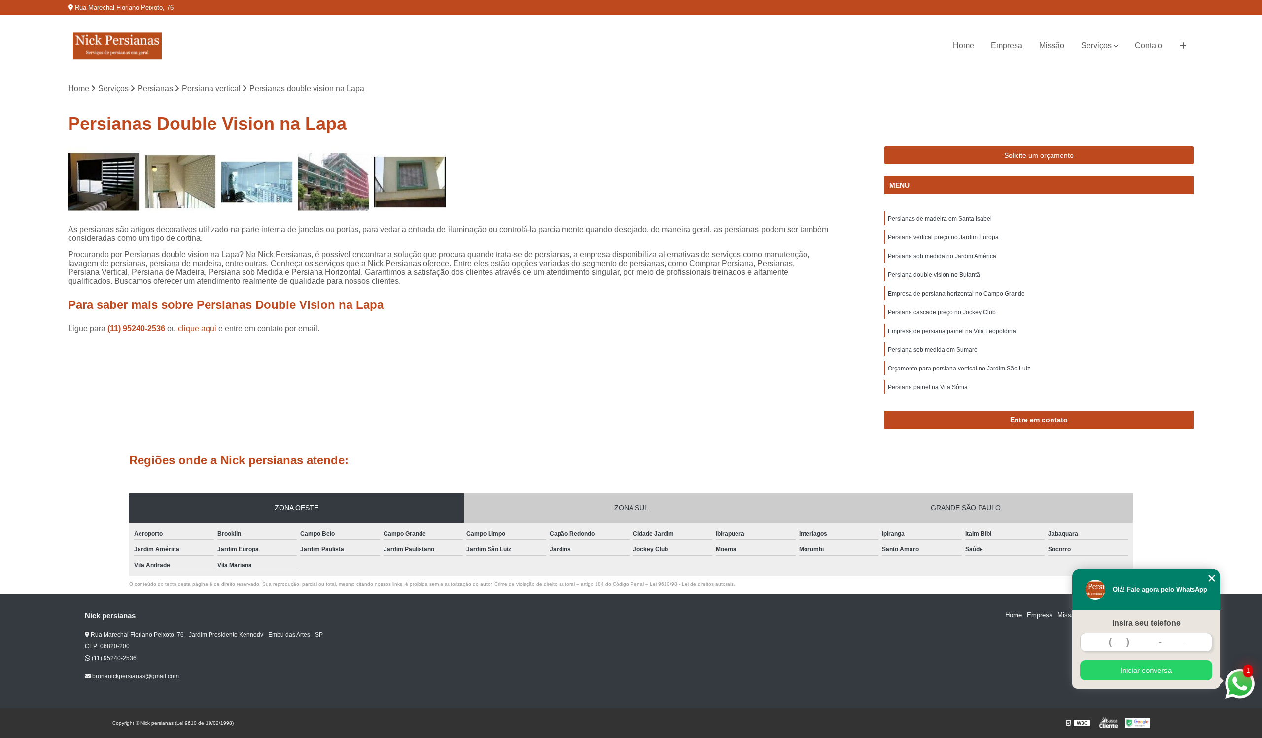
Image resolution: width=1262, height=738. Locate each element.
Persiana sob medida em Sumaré (933, 349)
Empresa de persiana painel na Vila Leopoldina (952, 331)
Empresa (1006, 45)
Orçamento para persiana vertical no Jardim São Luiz (959, 368)
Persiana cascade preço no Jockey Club (942, 312)
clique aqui (197, 328)
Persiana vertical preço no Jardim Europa (943, 237)
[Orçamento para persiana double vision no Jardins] (104, 182)
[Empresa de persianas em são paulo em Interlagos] (410, 182)
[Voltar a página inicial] (117, 46)
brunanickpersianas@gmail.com (135, 676)
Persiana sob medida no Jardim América (942, 256)
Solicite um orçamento (1039, 155)
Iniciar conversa (1146, 670)
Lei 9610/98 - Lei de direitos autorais (692, 584)
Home (963, 45)
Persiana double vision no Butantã (934, 274)
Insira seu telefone (1146, 623)
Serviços (1096, 45)
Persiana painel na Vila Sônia (928, 387)
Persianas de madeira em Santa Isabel (940, 218)
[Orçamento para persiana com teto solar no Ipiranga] (256, 182)
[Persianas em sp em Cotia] (333, 182)
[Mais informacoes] (1183, 45)
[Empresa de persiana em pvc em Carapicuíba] (180, 182)
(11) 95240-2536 (137, 328)
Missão (1051, 45)
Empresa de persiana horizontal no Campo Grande (956, 293)
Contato (1148, 45)
